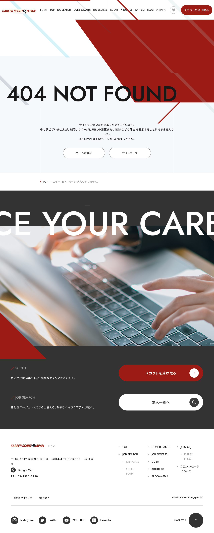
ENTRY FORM (188, 456)
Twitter (53, 520)
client (114, 10)
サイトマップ (130, 153)
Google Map (25, 470)
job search (64, 10)
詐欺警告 (161, 10)
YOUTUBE (78, 520)
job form (132, 462)
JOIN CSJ (140, 10)
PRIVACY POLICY (23, 498)
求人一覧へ (161, 402)
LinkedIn (105, 520)
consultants (82, 10)
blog (150, 10)
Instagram (27, 520)
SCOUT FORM (130, 471)
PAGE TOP (180, 520)
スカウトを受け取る (161, 373)
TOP (52, 10)
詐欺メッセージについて (190, 468)
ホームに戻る (84, 153)
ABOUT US (126, 10)
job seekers (100, 10)
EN (45, 10)
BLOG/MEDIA (159, 476)
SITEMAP (44, 498)
